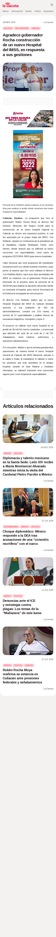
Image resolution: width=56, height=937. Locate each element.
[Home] (10, 5)
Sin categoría (21, 28)
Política (37, 11)
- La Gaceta (47, 22)
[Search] (52, 5)
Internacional (17, 11)
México (6, 11)
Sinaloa (28, 11)
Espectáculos (49, 11)
